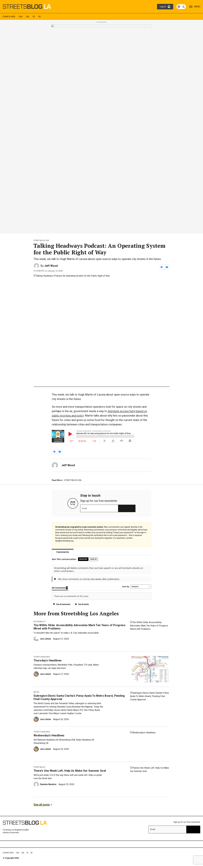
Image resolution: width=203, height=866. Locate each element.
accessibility (39, 621)
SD (39, 16)
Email (84, 508)
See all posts (42, 804)
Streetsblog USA (41, 240)
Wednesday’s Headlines (49, 735)
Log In (163, 6)
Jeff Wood (51, 265)
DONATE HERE (9, 16)
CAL (27, 16)
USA (21, 16)
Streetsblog (39, 767)
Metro (36, 692)
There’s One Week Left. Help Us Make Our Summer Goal (70, 770)
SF (34, 16)
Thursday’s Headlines (48, 660)
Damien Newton (48, 784)
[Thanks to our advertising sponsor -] (101, 128)
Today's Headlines (42, 657)
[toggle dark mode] (181, 6)
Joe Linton (45, 638)
